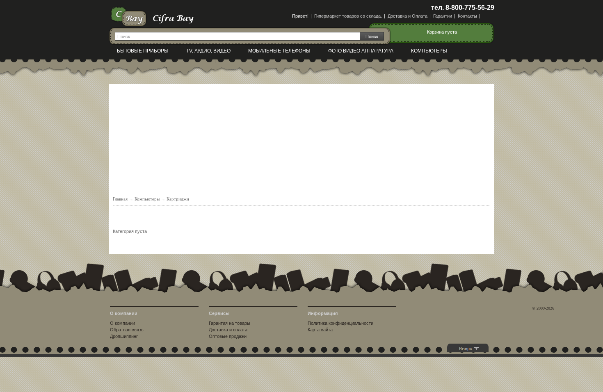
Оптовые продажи (228, 336)
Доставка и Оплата (407, 16)
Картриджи (178, 198)
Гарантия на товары (229, 323)
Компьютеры (429, 51)
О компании (122, 323)
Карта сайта (320, 329)
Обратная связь (127, 329)
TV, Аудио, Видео (208, 51)
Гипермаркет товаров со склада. (348, 16)
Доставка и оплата (228, 329)
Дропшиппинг (124, 336)
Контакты (467, 16)
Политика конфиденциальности (340, 323)
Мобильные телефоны (279, 51)
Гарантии (442, 16)
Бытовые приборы (143, 51)
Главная (120, 198)
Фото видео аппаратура (360, 51)
